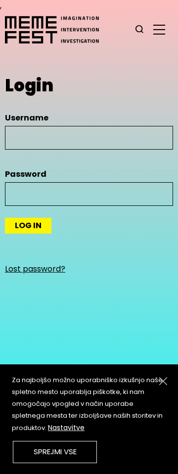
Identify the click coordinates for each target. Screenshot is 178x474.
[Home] (57, 29)
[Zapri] (163, 381)
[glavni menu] (159, 29)
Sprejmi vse (55, 451)
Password (25, 174)
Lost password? (35, 269)
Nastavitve (66, 428)
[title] (139, 30)
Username (26, 117)
